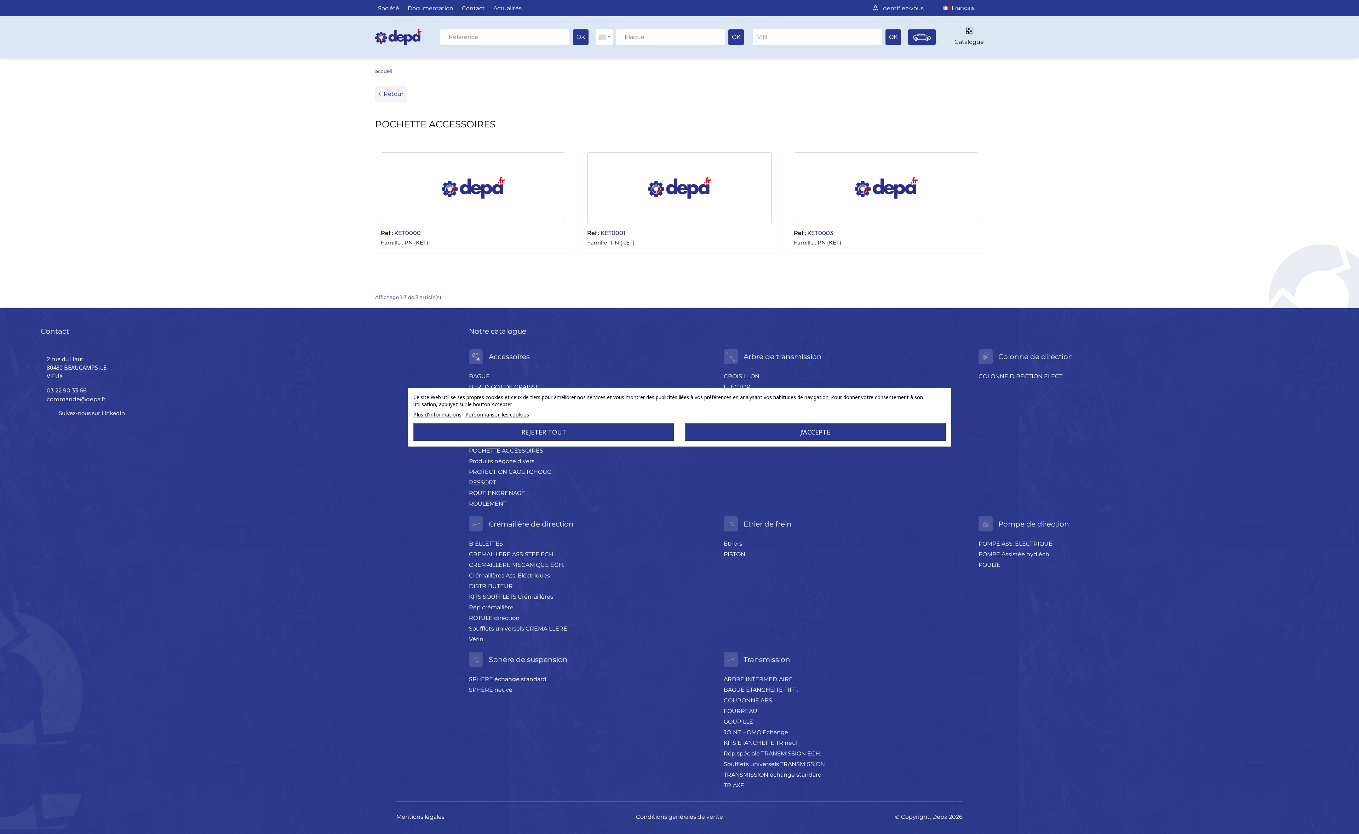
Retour (393, 94)
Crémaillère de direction (531, 524)
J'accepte (815, 431)
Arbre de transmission (783, 356)
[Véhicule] (922, 37)
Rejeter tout (543, 431)
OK (581, 37)
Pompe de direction (1033, 524)
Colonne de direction (1035, 356)
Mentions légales (420, 816)
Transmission (767, 659)
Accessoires (509, 356)
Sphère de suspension (528, 659)
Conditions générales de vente (679, 816)
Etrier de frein (768, 524)
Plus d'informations (437, 414)
